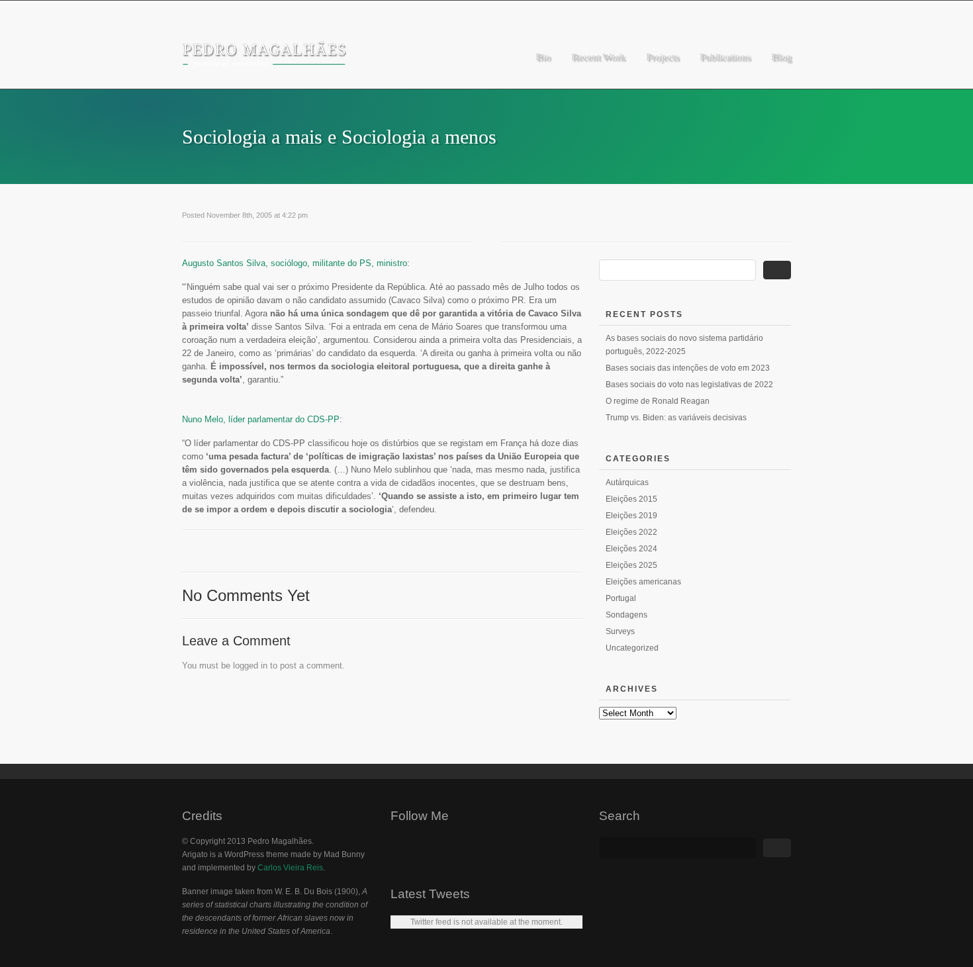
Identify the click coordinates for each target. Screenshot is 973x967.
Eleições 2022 (631, 532)
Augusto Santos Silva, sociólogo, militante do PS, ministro (294, 263)
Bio (542, 57)
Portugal (621, 598)
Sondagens (626, 615)
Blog (781, 57)
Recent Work (598, 57)
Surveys (620, 631)
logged (245, 665)
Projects (662, 57)
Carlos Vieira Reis (290, 867)
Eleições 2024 (631, 548)
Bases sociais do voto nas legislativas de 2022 (689, 384)
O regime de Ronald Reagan (658, 401)
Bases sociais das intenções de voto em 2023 (688, 368)
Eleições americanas (643, 581)
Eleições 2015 (631, 499)
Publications (725, 57)
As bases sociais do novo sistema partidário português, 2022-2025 (684, 345)
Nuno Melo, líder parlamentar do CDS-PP (261, 419)
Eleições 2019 (631, 515)
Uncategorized (632, 648)
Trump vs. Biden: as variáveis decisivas (676, 417)
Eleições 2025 (631, 565)
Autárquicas (627, 482)
